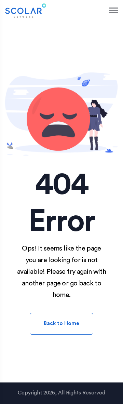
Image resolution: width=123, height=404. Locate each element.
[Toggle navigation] (114, 10)
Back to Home (61, 323)
